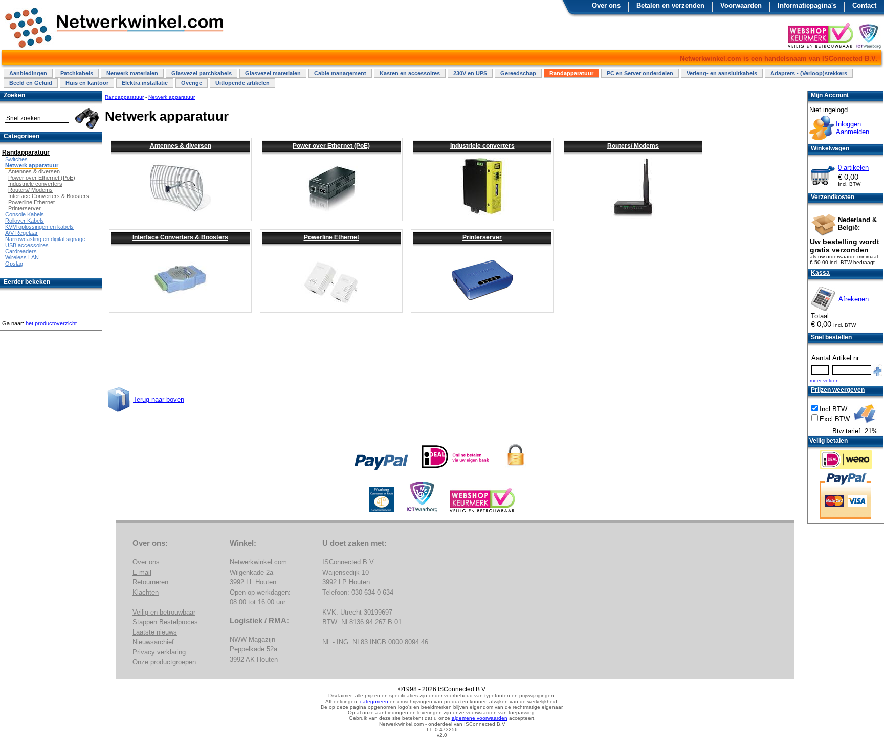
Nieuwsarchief (153, 642)
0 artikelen (853, 167)
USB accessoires (27, 245)
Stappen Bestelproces (165, 622)
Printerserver (482, 237)
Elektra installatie (145, 83)
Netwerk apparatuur (171, 97)
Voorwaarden (741, 5)
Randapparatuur (571, 73)
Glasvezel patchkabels (201, 73)
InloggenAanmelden (852, 128)
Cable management (340, 73)
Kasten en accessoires (410, 73)
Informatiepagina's (807, 5)
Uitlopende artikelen (242, 83)
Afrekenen (853, 299)
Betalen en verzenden (670, 5)
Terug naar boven (158, 399)
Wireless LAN (22, 257)
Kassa (820, 272)
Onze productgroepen (164, 662)
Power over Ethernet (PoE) (331, 145)
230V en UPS (470, 73)
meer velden (824, 380)
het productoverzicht (51, 323)
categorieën (374, 701)
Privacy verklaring (159, 652)
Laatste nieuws (154, 632)
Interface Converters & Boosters (180, 237)
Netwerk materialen (132, 73)
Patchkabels (76, 73)
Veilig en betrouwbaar (163, 612)
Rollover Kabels (24, 220)
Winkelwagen (830, 148)
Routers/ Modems (633, 145)
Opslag (14, 263)
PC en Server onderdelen (640, 73)
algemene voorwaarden (479, 718)
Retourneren (150, 582)
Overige (191, 83)
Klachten (145, 592)
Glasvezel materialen (273, 73)
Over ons (606, 5)
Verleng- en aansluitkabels (722, 73)
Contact (864, 5)
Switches (16, 159)
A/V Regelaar (21, 233)
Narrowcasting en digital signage (45, 239)
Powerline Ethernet (331, 237)
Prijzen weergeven (838, 390)
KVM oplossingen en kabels (39, 227)
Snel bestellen (831, 337)
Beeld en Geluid (30, 83)
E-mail (141, 572)
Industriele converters (482, 145)
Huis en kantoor (86, 83)
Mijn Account (830, 95)
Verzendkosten (832, 197)
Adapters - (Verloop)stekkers (808, 73)
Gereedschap (518, 73)
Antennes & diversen (180, 145)
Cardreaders (21, 251)
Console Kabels (24, 214)
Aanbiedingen (28, 73)
